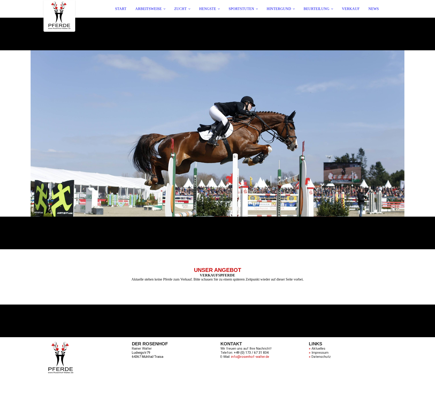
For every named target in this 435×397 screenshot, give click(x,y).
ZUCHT (180, 9)
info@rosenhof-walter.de (250, 357)
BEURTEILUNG (316, 9)
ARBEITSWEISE (148, 9)
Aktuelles (318, 348)
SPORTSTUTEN (241, 9)
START (120, 9)
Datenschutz (321, 357)
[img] (59, 16)
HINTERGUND (279, 9)
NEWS (373, 9)
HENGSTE (207, 9)
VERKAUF (351, 9)
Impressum (320, 353)
